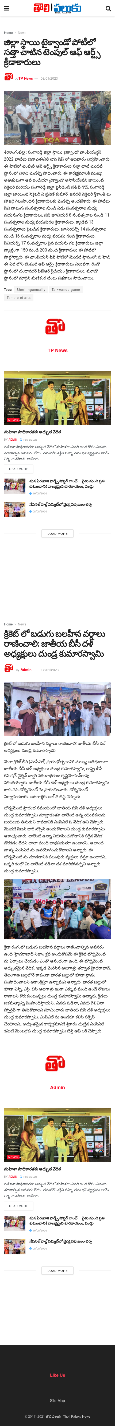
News (22, 32)
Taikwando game (66, 289)
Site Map (57, 1400)
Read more (18, 468)
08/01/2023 (49, 78)
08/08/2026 (39, 511)
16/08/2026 (29, 439)
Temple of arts (19, 297)
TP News (25, 78)
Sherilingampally (31, 289)
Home (8, 32)
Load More (58, 533)
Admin (13, 439)
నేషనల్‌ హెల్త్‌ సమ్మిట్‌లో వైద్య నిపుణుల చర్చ (60, 504)
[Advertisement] (57, 578)
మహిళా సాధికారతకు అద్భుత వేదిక (32, 431)
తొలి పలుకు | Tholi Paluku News (68, 1416)
